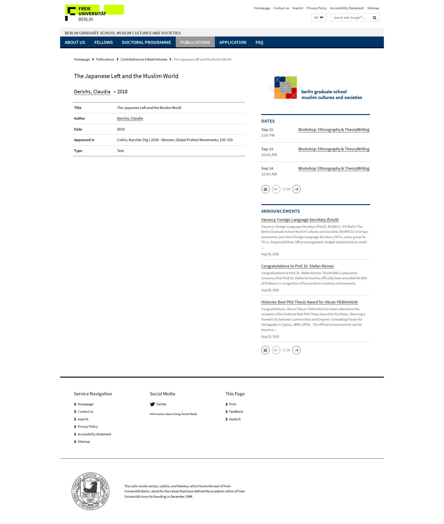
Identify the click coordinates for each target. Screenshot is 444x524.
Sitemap (373, 8)
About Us (75, 42)
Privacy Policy (317, 8)
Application (232, 42)
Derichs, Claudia (92, 91)
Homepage (262, 8)
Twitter (161, 404)
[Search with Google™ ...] (374, 17)
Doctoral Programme (146, 42)
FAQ (259, 42)
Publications (195, 42)
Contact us (281, 8)
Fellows (103, 42)
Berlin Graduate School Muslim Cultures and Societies (123, 33)
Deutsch (235, 419)
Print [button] (232, 404)
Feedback (236, 411)
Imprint (298, 8)
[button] (318, 17)
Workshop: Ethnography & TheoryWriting (333, 129)
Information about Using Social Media (173, 414)
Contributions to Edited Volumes (144, 59)
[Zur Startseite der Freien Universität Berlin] (99, 14)
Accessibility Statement (347, 8)
